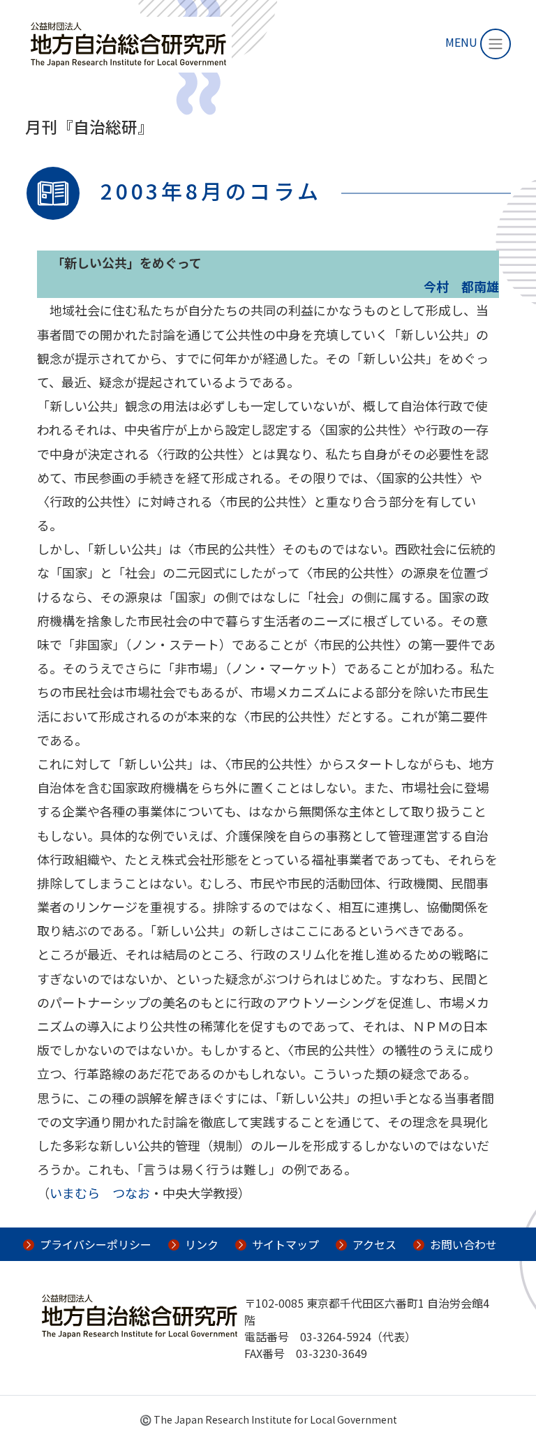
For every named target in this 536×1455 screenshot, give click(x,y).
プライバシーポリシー (95, 1244)
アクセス (374, 1244)
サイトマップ (285, 1244)
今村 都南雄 (461, 286)
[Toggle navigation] (495, 44)
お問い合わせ (463, 1244)
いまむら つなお (100, 1193)
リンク (201, 1244)
